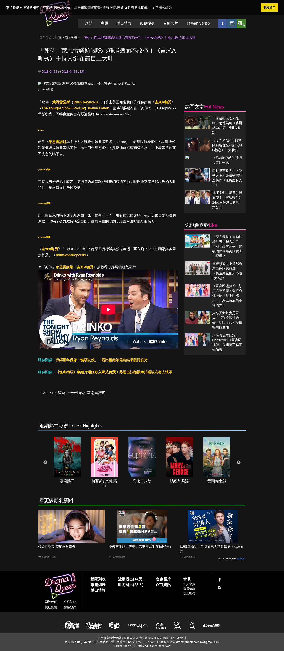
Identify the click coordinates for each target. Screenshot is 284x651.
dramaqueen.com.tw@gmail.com (198, 642)
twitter (41, 130)
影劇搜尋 (147, 23)
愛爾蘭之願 (216, 481)
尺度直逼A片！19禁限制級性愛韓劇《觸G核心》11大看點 (227, 145)
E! (54, 393)
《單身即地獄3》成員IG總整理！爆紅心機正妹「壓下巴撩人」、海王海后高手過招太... (227, 295)
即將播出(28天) (130, 585)
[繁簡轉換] (241, 23)
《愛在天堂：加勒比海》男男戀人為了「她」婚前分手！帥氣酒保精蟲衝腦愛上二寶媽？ (227, 246)
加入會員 (189, 584)
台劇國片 (170, 23)
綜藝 (61, 393)
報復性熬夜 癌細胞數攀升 (56, 546)
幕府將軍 (67, 481)
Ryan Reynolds (85, 102)
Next (239, 462)
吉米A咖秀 (163, 102)
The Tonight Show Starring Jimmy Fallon (75, 108)
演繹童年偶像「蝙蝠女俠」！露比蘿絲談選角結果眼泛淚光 (102, 360)
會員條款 (189, 588)
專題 (104, 23)
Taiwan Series (198, 23)
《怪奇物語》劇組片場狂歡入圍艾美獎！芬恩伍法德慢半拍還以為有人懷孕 (114, 372)
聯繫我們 (70, 607)
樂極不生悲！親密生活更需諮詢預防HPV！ (140, 546)
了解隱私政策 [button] (162, 7)
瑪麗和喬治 (179, 481)
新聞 (89, 23)
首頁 (58, 37)
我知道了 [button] (269, 7)
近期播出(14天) (130, 579)
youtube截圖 (45, 89)
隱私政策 (51, 607)
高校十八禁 (142, 481)
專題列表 (98, 585)
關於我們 (51, 602)
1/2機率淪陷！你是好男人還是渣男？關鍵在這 (211, 549)
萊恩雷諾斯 (61, 102)
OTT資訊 (163, 585)
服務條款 (70, 602)
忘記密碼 (189, 593)
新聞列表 (71, 37)
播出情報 (124, 23)
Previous (45, 462)
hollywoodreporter (71, 255)
